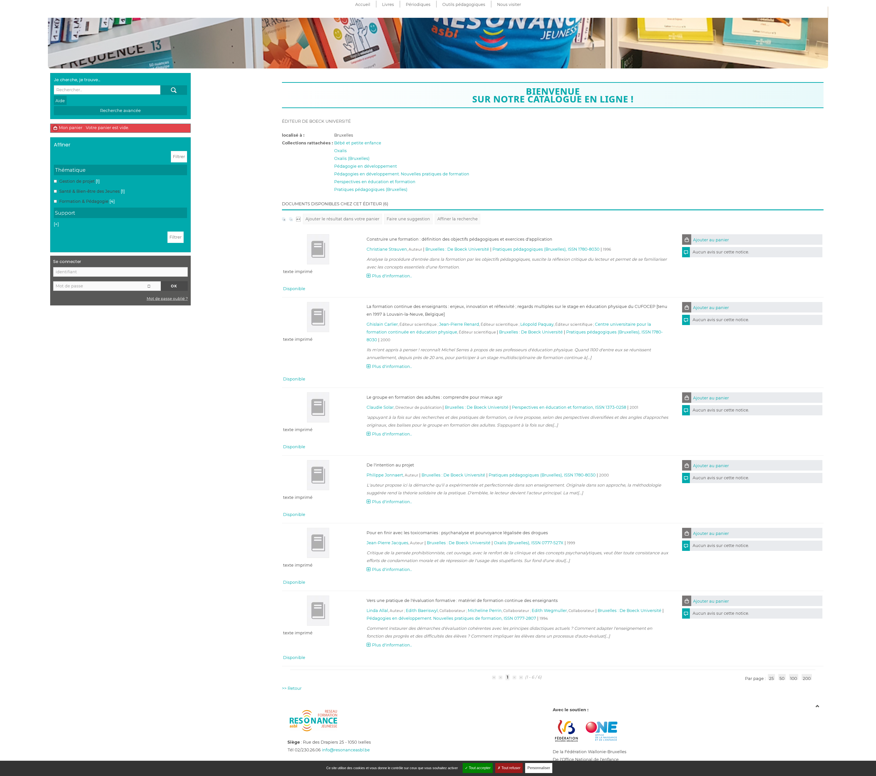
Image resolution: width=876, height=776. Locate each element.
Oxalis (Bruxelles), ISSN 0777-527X (528, 542)
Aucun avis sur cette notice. (721, 252)
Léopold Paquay (537, 324)
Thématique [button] (70, 170)
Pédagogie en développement (365, 166)
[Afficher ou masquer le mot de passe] (149, 286)
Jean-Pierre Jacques (387, 542)
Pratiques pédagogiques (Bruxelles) (370, 189)
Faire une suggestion (408, 218)
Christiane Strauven (387, 249)
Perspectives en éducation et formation (374, 181)
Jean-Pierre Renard (459, 324)
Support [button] (65, 213)
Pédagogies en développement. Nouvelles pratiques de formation (401, 174)
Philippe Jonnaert (385, 475)
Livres (388, 4)
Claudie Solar (380, 407)
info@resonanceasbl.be (346, 750)
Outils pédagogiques (463, 4)
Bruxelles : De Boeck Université (457, 249)
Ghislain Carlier (382, 324)
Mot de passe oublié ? (167, 298)
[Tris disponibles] (298, 218)
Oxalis (340, 150)
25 (771, 678)
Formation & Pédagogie (84, 201)
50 (782, 678)
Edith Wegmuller (549, 610)
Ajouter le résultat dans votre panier (342, 218)
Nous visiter (509, 4)
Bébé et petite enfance (357, 143)
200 (807, 678)
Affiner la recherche (457, 218)
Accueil (362, 4)
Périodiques (418, 4)
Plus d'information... (392, 276)
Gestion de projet (77, 181)
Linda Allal (377, 610)
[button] (686, 239)
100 (793, 678)
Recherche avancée (120, 110)
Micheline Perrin (485, 610)
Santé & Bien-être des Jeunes (90, 191)
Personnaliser (538, 768)
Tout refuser (510, 768)
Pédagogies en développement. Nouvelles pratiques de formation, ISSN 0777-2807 (451, 618)
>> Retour (292, 688)
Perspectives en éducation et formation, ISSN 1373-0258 (569, 407)
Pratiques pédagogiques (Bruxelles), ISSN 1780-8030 (546, 249)
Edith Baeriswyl (422, 610)
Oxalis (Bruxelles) (352, 158)
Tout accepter (479, 768)
